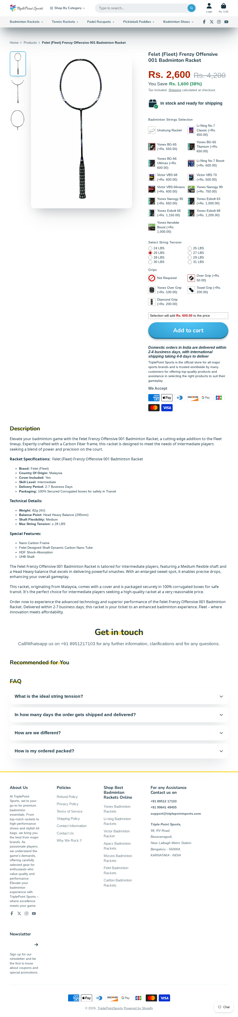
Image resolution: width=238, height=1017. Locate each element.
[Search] (191, 8)
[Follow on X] (212, 22)
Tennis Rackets (63, 22)
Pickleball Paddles (137, 22)
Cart (223, 8)
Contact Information (71, 826)
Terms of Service (70, 811)
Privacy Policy (68, 804)
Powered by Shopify (138, 1008)
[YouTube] (226, 22)
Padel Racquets (99, 22)
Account (209, 8)
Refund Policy (67, 797)
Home (14, 42)
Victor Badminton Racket (117, 833)
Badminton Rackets (25, 22)
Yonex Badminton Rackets (117, 809)
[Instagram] (219, 22)
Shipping (175, 90)
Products (30, 42)
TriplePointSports (110, 1008)
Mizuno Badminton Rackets (118, 858)
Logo (26, 8)
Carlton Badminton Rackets (118, 882)
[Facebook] (204, 22)
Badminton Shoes (176, 22)
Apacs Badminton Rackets (117, 846)
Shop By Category (68, 8)
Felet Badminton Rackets (116, 870)
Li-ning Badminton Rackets (117, 821)
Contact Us (65, 833)
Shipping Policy (68, 819)
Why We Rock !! (69, 840)
